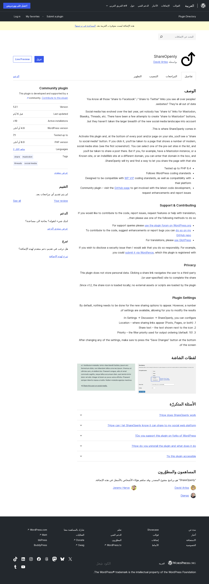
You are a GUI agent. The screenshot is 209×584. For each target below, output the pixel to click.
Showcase (153, 529)
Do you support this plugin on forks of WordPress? (165, 435)
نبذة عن (192, 529)
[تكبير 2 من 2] (130, 368)
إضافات (155, 540)
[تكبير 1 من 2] (191, 368)
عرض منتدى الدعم (57, 228)
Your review (61, 200)
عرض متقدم (61, 172)
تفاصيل (189, 76)
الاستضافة (191, 540)
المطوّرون (116, 540)
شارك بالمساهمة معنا (74, 529)
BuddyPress (40, 545)
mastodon (27, 157)
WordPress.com (37, 529)
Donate (78, 540)
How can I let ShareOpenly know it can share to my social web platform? (152, 425)
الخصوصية (191, 545)
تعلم (119, 529)
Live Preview (22, 59)
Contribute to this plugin (55, 97)
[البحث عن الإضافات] (161, 36)
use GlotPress (182, 240)
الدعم (16, 76)
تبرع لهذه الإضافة (58, 256)
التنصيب (153, 76)
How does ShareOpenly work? (177, 415)
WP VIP (129, 178)
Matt (43, 534)
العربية (162, 563)
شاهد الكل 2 (19, 149)
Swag (79, 545)
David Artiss (160, 61)
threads (18, 163)
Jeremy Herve (121, 487)
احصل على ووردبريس (16, 5)
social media (30, 163)
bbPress (42, 540)
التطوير (138, 76)
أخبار (193, 534)
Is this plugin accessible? (181, 456)
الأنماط (155, 545)
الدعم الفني (116, 534)
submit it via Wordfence (139, 252)
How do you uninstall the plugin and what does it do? (164, 446)
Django (185, 495)
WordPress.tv (112, 545)
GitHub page (122, 187)
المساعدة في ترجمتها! (85, 25)
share (17, 157)
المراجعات (171, 76)
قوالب (156, 534)
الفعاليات (80, 534)
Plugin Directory (187, 16)
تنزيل (39, 59)
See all (17, 200)
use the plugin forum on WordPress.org (168, 225)
